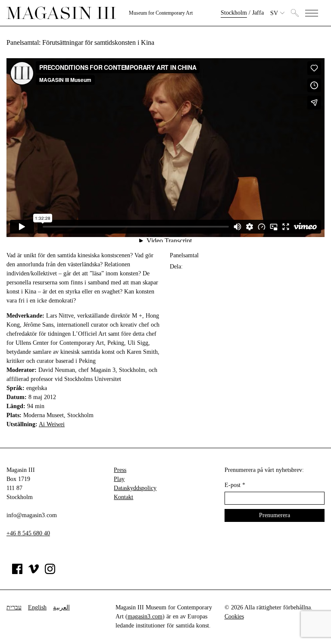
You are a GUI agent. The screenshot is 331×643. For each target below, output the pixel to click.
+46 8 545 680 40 (28, 533)
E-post (235, 485)
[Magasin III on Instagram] (50, 572)
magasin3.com (145, 616)
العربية (61, 607)
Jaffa (258, 12)
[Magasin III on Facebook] (17, 572)
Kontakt (123, 497)
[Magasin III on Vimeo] (33, 572)
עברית (14, 607)
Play (119, 479)
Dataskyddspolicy (135, 488)
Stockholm (234, 12)
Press (120, 470)
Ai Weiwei (52, 424)
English (37, 607)
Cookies (234, 616)
